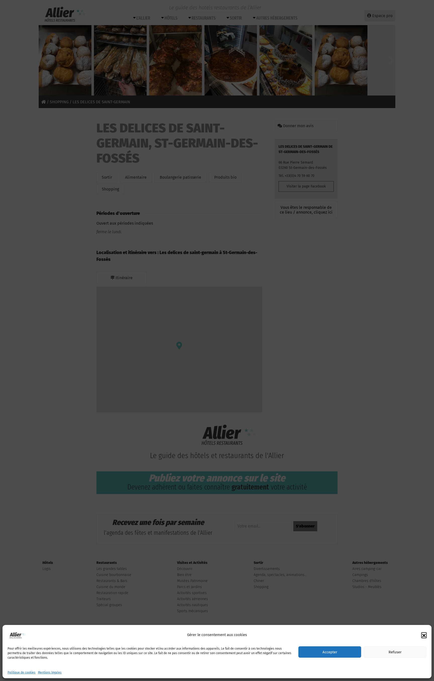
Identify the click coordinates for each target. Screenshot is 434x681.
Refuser (395, 652)
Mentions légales (50, 672)
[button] (423, 635)
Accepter (329, 652)
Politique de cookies (21, 672)
